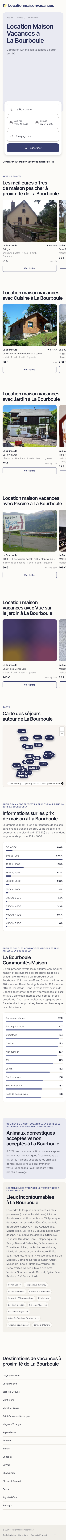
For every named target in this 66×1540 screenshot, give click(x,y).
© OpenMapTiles (29, 783)
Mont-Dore (8, 1399)
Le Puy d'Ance (10, 454)
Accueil (10, 17)
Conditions (23, 1535)
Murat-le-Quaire (11, 1408)
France (20, 17)
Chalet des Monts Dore (14, 668)
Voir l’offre (29, 268)
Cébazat (7, 1456)
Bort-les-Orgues (11, 1391)
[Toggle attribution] (62, 783)
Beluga (6, 249)
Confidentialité (9, 1535)
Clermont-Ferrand (12, 1481)
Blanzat (6, 1448)
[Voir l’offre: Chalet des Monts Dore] (30, 640)
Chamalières (9, 1473)
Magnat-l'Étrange (12, 1424)
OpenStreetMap (53, 783)
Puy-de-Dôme (10, 1497)
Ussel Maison (10, 1383)
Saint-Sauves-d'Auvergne (16, 1416)
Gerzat (6, 1489)
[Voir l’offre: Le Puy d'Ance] (30, 426)
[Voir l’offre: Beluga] (30, 221)
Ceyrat (6, 1464)
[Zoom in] (62, 729)
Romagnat (8, 1505)
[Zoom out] (62, 733)
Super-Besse (9, 1432)
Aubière (7, 1440)
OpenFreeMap (15, 783)
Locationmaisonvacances (31, 6)
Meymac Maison (11, 1375)
